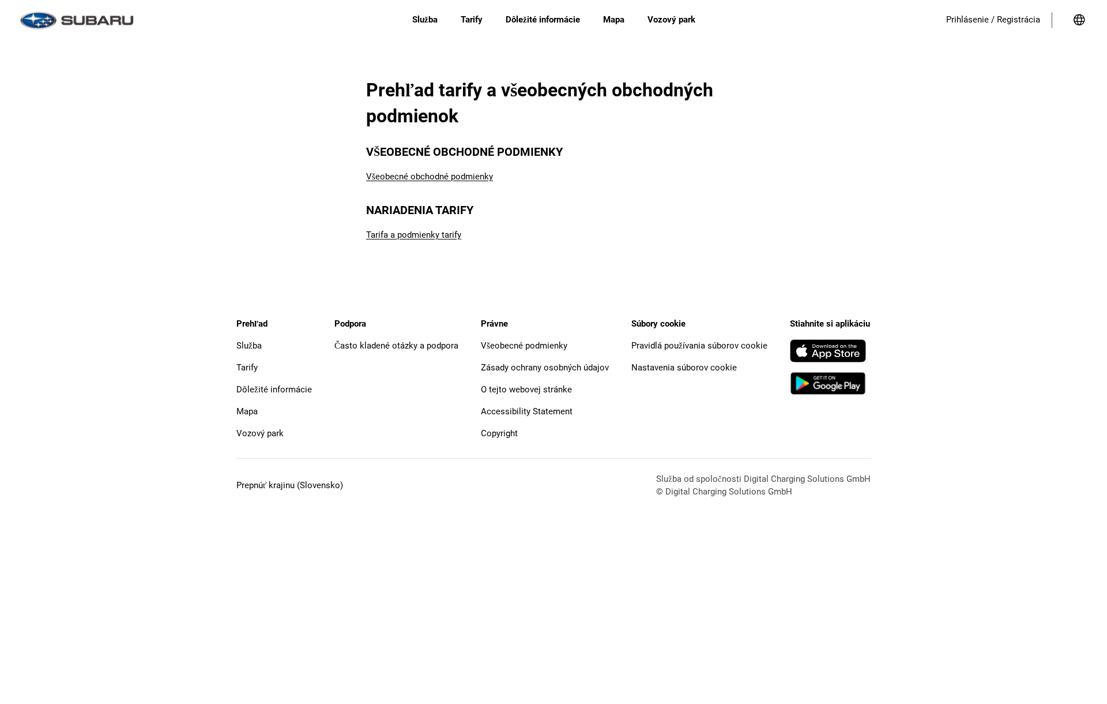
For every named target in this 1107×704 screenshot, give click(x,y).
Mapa (247, 411)
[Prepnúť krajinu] (1079, 20)
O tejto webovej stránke (526, 389)
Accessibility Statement (527, 411)
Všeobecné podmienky (524, 345)
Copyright (499, 433)
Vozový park (260, 433)
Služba (249, 345)
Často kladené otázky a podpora (396, 345)
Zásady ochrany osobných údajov (545, 367)
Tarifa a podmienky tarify (413, 235)
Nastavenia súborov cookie (684, 367)
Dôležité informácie (274, 389)
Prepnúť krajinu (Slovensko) (289, 485)
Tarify (247, 367)
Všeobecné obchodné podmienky (429, 176)
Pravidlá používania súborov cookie (699, 345)
